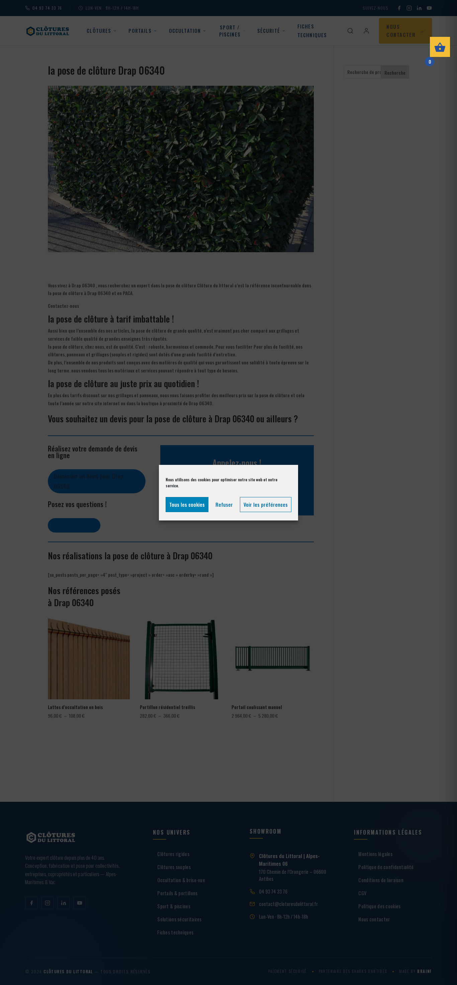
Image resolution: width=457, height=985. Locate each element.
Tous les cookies (187, 504)
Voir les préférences (266, 504)
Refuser (224, 504)
